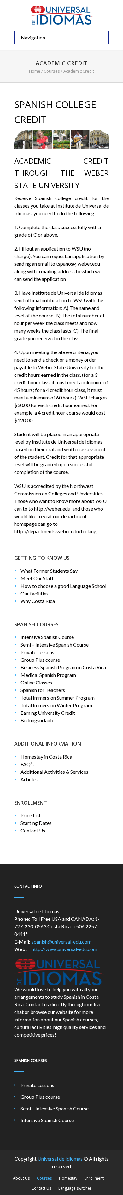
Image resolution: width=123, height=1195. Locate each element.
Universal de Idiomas (60, 1159)
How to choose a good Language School (63, 586)
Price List (30, 815)
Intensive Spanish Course (47, 637)
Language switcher (74, 1188)
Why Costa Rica (37, 601)
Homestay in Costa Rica (46, 757)
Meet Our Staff (37, 578)
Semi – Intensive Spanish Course (54, 645)
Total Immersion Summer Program (57, 698)
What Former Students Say (49, 571)
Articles (29, 779)
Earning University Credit (47, 713)
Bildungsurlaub (36, 720)
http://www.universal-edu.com (64, 949)
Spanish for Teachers (42, 690)
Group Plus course (40, 660)
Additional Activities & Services (54, 772)
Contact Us (32, 830)
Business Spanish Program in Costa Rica (63, 667)
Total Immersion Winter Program (56, 705)
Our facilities (34, 593)
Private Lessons (37, 652)
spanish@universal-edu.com (61, 941)
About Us (21, 1178)
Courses (52, 71)
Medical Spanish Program (48, 675)
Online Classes (36, 682)
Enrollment (94, 1178)
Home (34, 71)
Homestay (68, 1178)
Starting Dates (36, 823)
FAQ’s (27, 764)
